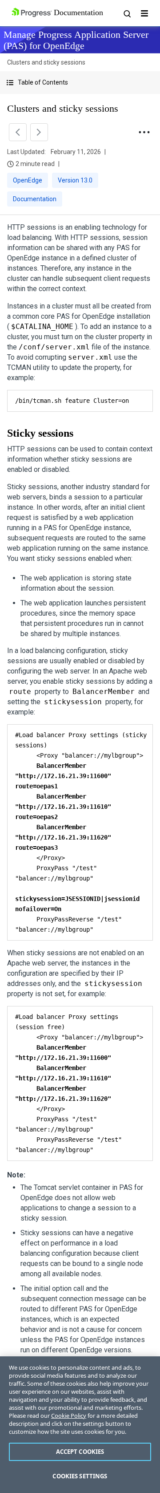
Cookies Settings (79, 1476)
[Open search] (126, 13)
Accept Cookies (80, 1452)
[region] (80, 1424)
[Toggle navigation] (144, 13)
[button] (80, 82)
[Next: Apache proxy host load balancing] (39, 132)
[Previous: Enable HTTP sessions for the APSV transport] (18, 132)
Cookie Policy (68, 1416)
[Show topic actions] (144, 132)
